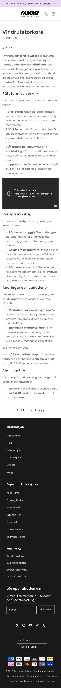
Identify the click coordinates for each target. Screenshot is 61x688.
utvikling (26, 671)
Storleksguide (14, 457)
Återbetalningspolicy (44, 671)
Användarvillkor (35, 676)
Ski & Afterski (14, 507)
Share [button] (9, 47)
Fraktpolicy (51, 676)
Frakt (9, 443)
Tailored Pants (15, 522)
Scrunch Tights (15, 514)
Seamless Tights (16, 537)
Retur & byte (14, 450)
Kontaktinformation (45, 681)
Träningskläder (15, 500)
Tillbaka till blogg (33, 410)
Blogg (10, 472)
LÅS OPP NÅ (46, 609)
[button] (6, 14)
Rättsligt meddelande (20, 681)
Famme (18, 671)
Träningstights (15, 529)
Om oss (11, 465)
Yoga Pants (13, 492)
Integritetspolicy (15, 676)
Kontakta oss (14, 435)
